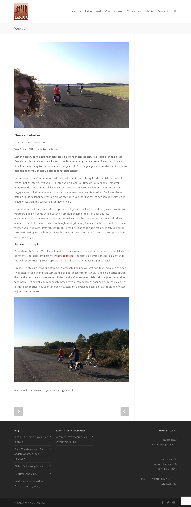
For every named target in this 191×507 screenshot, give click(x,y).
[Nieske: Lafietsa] (71, 85)
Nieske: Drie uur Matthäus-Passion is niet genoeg (30, 484)
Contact (162, 11)
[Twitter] (168, 502)
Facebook (22, 390)
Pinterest (53, 390)
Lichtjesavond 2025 (25, 474)
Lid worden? (93, 11)
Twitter (38, 390)
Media (149, 11)
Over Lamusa (114, 11)
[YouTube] (174, 502)
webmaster (39, 142)
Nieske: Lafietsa (27, 135)
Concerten (134, 11)
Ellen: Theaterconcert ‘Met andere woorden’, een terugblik (29, 454)
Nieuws (76, 11)
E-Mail (69, 390)
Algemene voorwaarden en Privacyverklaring (71, 439)
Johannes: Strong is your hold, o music (31, 439)
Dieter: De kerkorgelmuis (28, 466)
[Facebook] (162, 502)
